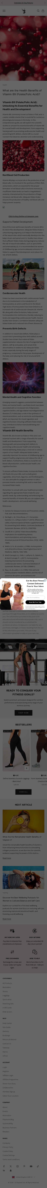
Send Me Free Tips (35, 602)
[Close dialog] (45, 580)
